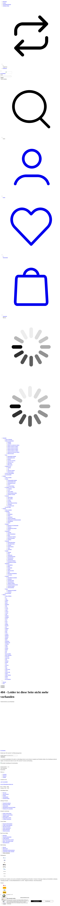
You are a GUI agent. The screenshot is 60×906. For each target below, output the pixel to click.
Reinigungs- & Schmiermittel (13, 525)
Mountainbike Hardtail (12, 456)
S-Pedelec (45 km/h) (11, 494)
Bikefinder (5, 1)
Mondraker (7, 641)
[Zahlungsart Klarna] (4, 872)
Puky (6, 651)
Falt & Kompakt (11, 471)
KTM (6, 632)
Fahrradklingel (10, 521)
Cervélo (6, 608)
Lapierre (6, 634)
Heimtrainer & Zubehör (12, 590)
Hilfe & (5, 848)
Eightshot (7, 617)
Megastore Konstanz (6, 826)
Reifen (9, 535)
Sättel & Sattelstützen (11, 533)
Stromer (6, 662)
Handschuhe (10, 567)
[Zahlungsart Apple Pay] (4, 865)
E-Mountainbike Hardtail (12, 480)
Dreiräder (9, 442)
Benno (6, 601)
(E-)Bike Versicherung (7, 819)
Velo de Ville (7, 672)
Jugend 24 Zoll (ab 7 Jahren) (13, 450)
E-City (9, 490)
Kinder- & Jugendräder (9, 440)
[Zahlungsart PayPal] (4, 858)
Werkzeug (9, 526)
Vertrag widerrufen (6, 852)
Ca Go (6, 607)
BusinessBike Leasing (7, 817)
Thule (6, 667)
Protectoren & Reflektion (12, 573)
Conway (6, 611)
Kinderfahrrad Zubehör (12, 562)
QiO (6, 652)
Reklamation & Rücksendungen (9, 850)
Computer (9, 545)
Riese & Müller (8, 653)
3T (5, 597)
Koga (6, 631)
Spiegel (9, 522)
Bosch (6, 603)
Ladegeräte (10, 549)
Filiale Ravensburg (6, 830)
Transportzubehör (11, 587)
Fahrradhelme (10, 564)
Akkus (9, 548)
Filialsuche (5, 68)
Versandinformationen (7, 4)
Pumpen (9, 529)
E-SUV (9, 484)
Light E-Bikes (10, 497)
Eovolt (6, 618)
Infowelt (4, 682)
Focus (6, 621)
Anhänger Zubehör (11, 583)
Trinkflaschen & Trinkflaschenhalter (14, 519)
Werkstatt (7, 524)
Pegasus (6, 648)
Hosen (9, 572)
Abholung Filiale (6, 5)
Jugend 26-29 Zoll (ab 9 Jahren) (13, 452)
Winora (6, 676)
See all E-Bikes (8, 507)
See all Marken (8, 679)
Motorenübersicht (6, 842)
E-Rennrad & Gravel (11, 483)
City (8, 469)
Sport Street (10, 463)
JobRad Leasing (6, 816)
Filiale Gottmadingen (7, 828)
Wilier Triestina (8, 675)
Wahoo (6, 673)
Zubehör (4, 508)
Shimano (6, 660)
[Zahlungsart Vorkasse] (4, 874)
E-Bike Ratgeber (6, 838)
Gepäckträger (10, 517)
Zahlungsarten (5, 805)
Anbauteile (7, 511)
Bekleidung (7, 563)
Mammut (6, 635)
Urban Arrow (7, 669)
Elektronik (7, 540)
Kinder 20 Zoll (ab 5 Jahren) (13, 449)
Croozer (6, 612)
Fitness (6, 588)
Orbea (6, 645)
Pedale (9, 512)
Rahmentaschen (10, 557)
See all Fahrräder (8, 474)
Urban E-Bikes (10, 491)
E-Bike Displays (11, 546)
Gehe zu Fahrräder (8, 439)
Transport (7, 576)
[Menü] (6, 894)
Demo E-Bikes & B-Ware (12, 502)
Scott (6, 659)
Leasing (4, 3)
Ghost (6, 622)
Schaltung (9, 539)
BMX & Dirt (10, 464)
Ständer (9, 515)
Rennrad (9, 459)
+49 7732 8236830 (4, 781)
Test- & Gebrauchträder (9, 473)
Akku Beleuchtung (11, 543)
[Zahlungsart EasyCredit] (4, 869)
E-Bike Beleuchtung (11, 542)
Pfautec (6, 649)
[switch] (4, 901)
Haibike (6, 624)
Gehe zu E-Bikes (8, 477)
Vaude (6, 670)
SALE (4, 680)
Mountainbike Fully (11, 457)
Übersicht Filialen (6, 798)
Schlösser (9, 552)
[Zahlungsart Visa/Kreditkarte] (4, 860)
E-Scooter (9, 501)
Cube (6, 614)
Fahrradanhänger (11, 581)
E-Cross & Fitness (11, 485)
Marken (4, 594)
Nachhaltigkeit (5, 796)
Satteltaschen (10, 555)
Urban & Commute (11, 470)
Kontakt (4, 795)
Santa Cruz (7, 658)
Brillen (9, 566)
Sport (6, 454)
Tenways (6, 665)
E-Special (7, 495)
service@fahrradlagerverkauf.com (6, 784)
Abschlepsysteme (11, 580)
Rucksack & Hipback (11, 560)
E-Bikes (4, 476)
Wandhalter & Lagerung (12, 528)
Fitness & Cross (10, 461)
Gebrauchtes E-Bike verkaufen (8, 851)
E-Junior (9, 500)
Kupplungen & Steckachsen (13, 584)
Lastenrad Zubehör (11, 586)
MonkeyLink (7, 642)
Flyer (6, 619)
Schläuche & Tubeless (12, 536)
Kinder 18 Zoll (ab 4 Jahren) (13, 447)
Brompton (7, 604)
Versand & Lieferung (7, 803)
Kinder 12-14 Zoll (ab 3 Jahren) (13, 445)
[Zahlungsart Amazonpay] (4, 863)
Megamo (6, 636)
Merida (6, 638)
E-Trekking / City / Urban (10, 487)
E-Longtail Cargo (11, 505)
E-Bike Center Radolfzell (7, 825)
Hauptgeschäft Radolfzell (7, 823)
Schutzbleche (10, 514)
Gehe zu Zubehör (8, 509)
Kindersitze (10, 579)
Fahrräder (4, 438)
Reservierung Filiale (6, 804)
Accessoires (10, 574)
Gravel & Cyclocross (11, 460)
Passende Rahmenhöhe (7, 836)
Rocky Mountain (8, 655)
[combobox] (5, 76)
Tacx (6, 663)
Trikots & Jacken (11, 570)
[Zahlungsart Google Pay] (4, 867)
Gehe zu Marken (8, 596)
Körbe (9, 553)
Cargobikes (10, 504)
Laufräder (9, 443)
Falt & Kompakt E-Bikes (12, 493)
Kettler (6, 629)
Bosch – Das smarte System (8, 841)
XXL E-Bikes (10, 498)
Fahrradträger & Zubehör (12, 577)
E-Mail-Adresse (3, 755)
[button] (31, 110)
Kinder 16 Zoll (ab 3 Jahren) (13, 446)
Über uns (4, 792)
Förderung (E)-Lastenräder (8, 808)
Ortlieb (6, 646)
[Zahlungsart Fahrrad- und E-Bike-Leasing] (4, 876)
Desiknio (6, 615)
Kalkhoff (6, 628)
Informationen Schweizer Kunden (9, 807)
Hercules (6, 625)
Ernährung (9, 591)
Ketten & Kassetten (11, 538)
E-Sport (6, 478)
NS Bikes (7, 643)
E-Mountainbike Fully (12, 481)
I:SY (6, 627)
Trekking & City (8, 466)
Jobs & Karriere (6, 794)
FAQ (4, 683)
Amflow (6, 600)
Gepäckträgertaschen (11, 556)
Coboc (6, 610)
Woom (6, 677)
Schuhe (9, 569)
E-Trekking (10, 488)
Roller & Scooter (11, 453)
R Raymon (7, 656)
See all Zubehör (8, 593)
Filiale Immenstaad (6, 829)
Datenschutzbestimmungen (24, 897)
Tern (6, 666)
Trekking (9, 467)
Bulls (6, 605)
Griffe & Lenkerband (11, 518)
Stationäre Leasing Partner (8, 814)
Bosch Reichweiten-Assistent (8, 839)
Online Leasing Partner (7, 813)
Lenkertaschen (10, 559)
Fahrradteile (7, 531)
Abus (6, 598)
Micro (6, 639)
